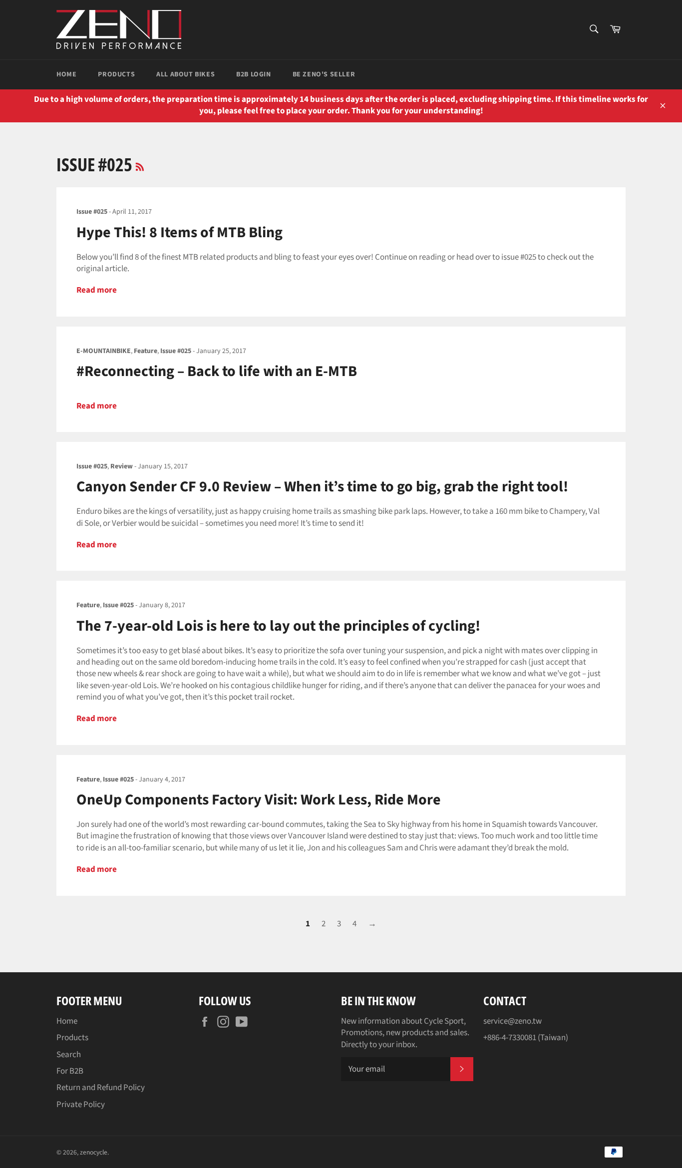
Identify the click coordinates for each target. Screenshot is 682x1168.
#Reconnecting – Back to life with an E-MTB (216, 371)
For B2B (69, 1071)
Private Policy (80, 1105)
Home (66, 74)
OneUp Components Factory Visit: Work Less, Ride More (258, 799)
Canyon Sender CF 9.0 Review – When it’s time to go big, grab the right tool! (322, 486)
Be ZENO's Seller (324, 74)
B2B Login (253, 74)
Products (116, 74)
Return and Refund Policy (100, 1088)
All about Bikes (185, 74)
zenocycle (93, 1152)
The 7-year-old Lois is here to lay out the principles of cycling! (278, 626)
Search (68, 1055)
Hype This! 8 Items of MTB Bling (179, 232)
